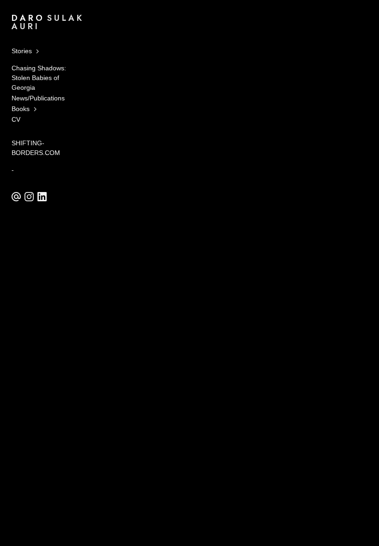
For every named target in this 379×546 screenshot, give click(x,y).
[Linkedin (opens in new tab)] (42, 196)
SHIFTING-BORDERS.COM (36, 147)
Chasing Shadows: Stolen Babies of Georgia (39, 77)
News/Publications (38, 98)
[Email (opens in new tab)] (16, 196)
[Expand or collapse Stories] (38, 51)
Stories (22, 51)
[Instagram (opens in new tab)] (29, 196)
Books (21, 108)
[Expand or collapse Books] (35, 109)
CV (16, 119)
